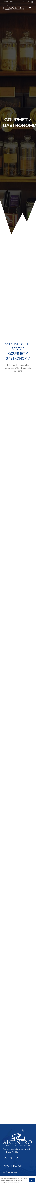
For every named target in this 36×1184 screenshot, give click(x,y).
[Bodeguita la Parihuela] (18, 551)
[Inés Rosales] (18, 938)
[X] (11, 1158)
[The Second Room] (18, 680)
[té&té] (18, 390)
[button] (31, 7)
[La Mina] (18, 970)
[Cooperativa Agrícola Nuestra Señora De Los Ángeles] (18, 777)
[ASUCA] (18, 487)
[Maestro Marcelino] (18, 1003)
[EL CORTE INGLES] (18, 455)
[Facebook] (5, 1158)
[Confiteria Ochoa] (18, 519)
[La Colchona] (18, 745)
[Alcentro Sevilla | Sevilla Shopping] (13, 7)
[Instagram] (17, 1158)
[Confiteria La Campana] (18, 422)
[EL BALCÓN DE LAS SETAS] (18, 713)
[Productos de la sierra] (18, 874)
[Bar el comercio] (18, 616)
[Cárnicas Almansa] (18, 841)
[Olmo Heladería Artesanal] (18, 809)
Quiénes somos (10, 1172)
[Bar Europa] (18, 648)
